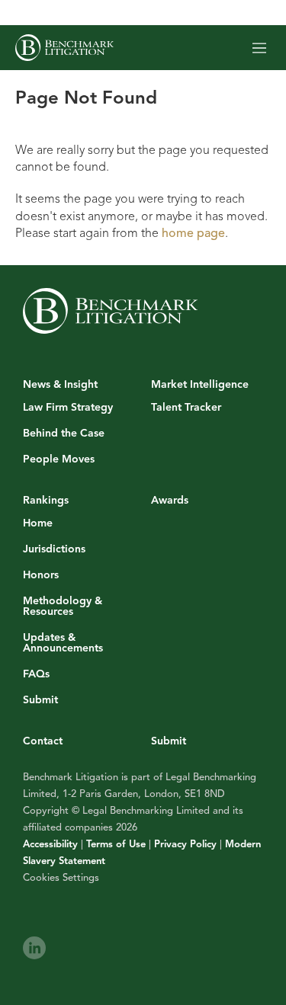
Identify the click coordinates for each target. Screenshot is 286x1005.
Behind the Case (63, 433)
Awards (169, 500)
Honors (41, 575)
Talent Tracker (186, 407)
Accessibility (50, 844)
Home (38, 523)
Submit (40, 700)
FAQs (36, 674)
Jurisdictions (54, 549)
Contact (43, 741)
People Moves (59, 459)
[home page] (64, 47)
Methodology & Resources (62, 606)
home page (193, 233)
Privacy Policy (185, 844)
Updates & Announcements (63, 643)
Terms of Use (116, 844)
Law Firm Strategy (68, 407)
